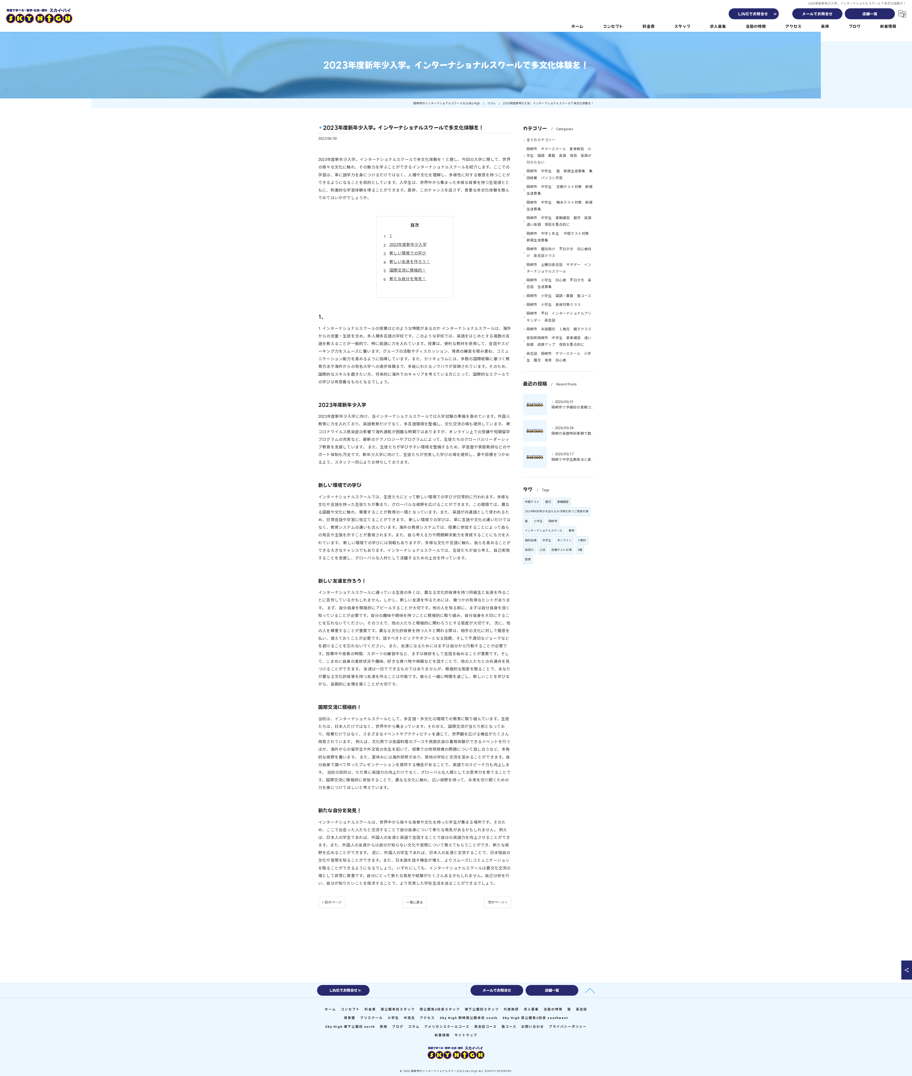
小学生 (538, 521)
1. (391, 236)
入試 (542, 550)
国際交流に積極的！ (408, 270)
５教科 (582, 540)
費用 (571, 530)
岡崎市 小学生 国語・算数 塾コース (559, 296)
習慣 (528, 559)
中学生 (546, 540)
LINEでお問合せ (753, 13)
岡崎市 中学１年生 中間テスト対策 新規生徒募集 (560, 237)
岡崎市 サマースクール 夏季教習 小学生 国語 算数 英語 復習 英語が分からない (559, 156)
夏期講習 (563, 502)
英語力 (529, 550)
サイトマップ (466, 1035)
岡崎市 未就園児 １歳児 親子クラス (559, 329)
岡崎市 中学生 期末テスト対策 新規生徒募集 (560, 206)
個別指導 (531, 540)
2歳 (580, 550)
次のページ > (497, 902)
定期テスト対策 (561, 550)
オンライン (564, 540)
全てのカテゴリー (541, 140)
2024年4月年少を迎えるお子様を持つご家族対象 (557, 511)
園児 (548, 502)
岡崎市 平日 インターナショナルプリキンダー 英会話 (559, 317)
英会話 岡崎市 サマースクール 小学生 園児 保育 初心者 (559, 357)
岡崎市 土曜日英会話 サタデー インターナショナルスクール (559, 268)
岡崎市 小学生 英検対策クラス (554, 305)
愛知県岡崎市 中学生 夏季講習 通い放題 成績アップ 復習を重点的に (559, 341)
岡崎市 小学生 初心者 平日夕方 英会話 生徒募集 (559, 283)
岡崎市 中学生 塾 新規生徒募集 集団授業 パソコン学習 (560, 174)
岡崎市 (552, 521)
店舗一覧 (870, 13)
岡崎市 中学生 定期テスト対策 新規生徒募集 (560, 190)
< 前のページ (332, 902)
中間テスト (532, 502)
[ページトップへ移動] (590, 990)
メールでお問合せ (817, 13)
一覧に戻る (414, 902)
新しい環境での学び (408, 253)
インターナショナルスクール (544, 530)
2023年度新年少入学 (408, 244)
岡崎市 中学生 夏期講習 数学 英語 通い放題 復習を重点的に (560, 221)
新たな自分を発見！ (408, 279)
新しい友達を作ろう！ (410, 261)
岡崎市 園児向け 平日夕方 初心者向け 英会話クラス (559, 252)
